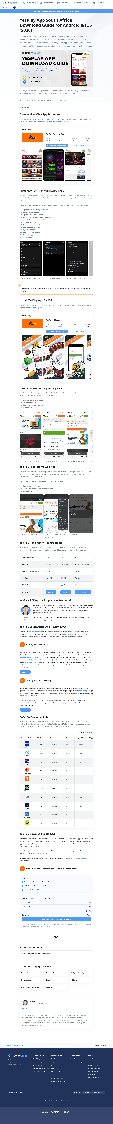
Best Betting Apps (38, 1062)
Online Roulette (56, 1075)
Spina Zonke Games (57, 1078)
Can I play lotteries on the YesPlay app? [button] (35, 953)
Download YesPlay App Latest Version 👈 (56, 919)
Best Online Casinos (57, 1059)
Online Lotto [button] (63, 3)
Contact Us (91, 1062)
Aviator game (29, 662)
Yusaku (29, 101)
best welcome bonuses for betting (76, 858)
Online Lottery (74, 1059)
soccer (32, 691)
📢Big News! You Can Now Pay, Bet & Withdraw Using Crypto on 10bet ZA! (56, 11)
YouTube (86, 1092)
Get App (51, 592)
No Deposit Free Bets (39, 1071)
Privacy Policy (19, 1092)
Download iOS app (57, 331)
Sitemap (10, 1092)
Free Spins (54, 1065)
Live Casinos (55, 1068)
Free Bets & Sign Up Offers (41, 1068)
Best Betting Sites (38, 1059)
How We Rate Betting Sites (96, 1065)
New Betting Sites (38, 1065)
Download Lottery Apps (77, 1062)
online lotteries (68, 634)
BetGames (23, 665)
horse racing (82, 691)
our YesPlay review (35, 632)
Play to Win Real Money (58, 1062)
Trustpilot (77, 1092)
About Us (91, 1059)
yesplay (16, 1045)
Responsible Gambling (95, 1077)
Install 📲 (25, 672)
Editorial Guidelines (94, 1068)
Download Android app (57, 145)
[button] (8, 2)
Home (9, 1045)
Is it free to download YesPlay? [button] (32, 947)
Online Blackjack (56, 1071)
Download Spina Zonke (58, 1081)
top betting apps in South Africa (67, 703)
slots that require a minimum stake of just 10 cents (43, 660)
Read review (80, 145)
